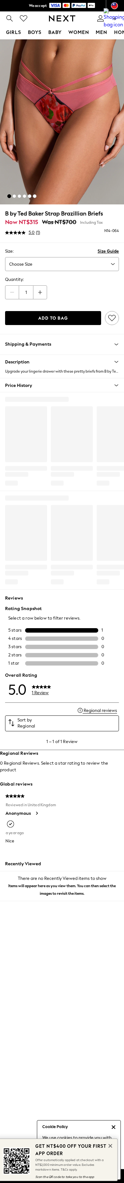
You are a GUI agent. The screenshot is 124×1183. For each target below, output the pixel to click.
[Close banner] (109, 1145)
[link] (10, 18)
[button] (9, 196)
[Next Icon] (62, 18)
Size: (9, 251)
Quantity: (14, 279)
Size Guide (108, 251)
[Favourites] (24, 18)
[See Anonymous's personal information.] (36, 813)
